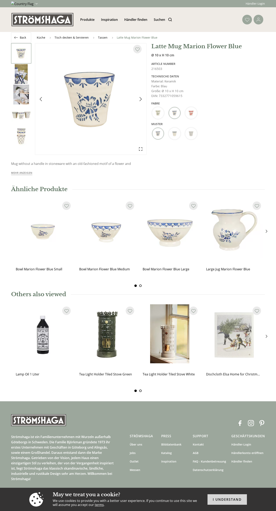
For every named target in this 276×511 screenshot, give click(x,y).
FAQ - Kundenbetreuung (209, 461)
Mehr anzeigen (21, 173)
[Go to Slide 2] (21, 74)
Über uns (136, 444)
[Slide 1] (140, 286)
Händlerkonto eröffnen (247, 453)
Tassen (102, 37)
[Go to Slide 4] (21, 115)
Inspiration (109, 19)
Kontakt (198, 444)
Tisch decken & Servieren (72, 37)
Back (23, 37)
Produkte (87, 19)
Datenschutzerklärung (208, 470)
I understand (227, 499)
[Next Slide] (141, 99)
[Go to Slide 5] (21, 136)
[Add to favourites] (137, 49)
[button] (90, 99)
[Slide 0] (135, 286)
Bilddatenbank (171, 444)
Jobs (133, 453)
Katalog (166, 453)
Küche (41, 37)
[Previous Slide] (41, 99)
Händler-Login (255, 3)
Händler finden (135, 19)
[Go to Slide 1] (21, 53)
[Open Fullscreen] (141, 149)
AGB (195, 453)
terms (99, 505)
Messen (135, 470)
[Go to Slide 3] (21, 94)
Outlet (134, 461)
